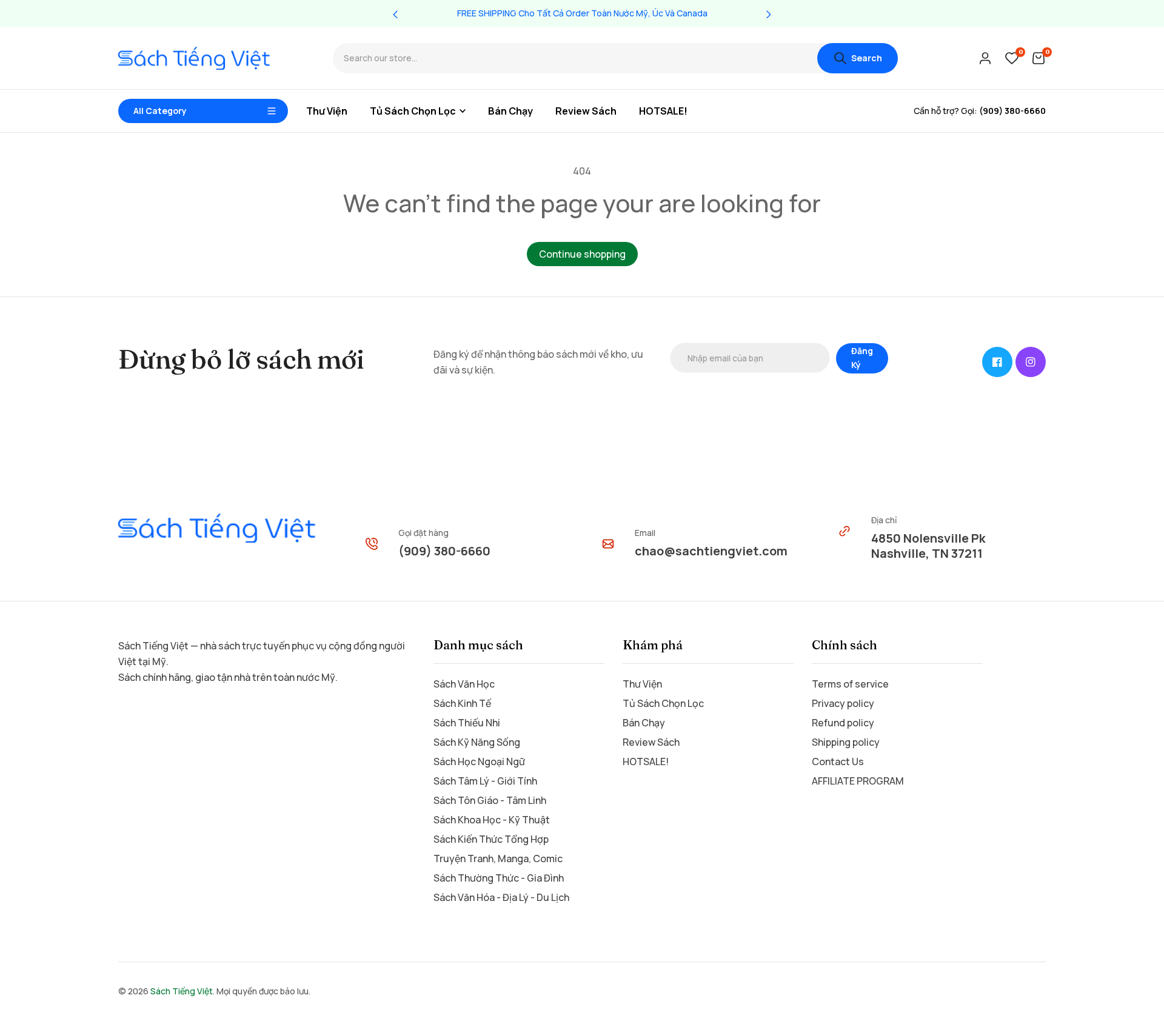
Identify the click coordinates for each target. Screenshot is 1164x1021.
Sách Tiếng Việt (181, 991)
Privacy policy (843, 703)
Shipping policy (846, 742)
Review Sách (651, 742)
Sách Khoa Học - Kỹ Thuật (491, 819)
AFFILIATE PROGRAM (858, 781)
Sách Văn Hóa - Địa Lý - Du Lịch (501, 897)
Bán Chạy (644, 722)
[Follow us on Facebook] (997, 362)
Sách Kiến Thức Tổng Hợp (491, 839)
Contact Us (838, 761)
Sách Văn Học (464, 684)
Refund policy (843, 722)
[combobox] (575, 58)
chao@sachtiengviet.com (711, 551)
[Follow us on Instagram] (1030, 362)
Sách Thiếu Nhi (466, 722)
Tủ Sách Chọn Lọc (663, 703)
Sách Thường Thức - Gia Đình (498, 878)
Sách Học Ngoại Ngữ (479, 761)
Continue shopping (582, 254)
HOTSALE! (646, 761)
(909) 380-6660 (444, 551)
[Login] (985, 58)
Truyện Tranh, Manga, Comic (498, 858)
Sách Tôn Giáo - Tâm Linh (489, 800)
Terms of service (850, 684)
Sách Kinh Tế (462, 703)
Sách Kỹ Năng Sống (476, 742)
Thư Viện (642, 684)
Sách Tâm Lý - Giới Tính (485, 781)
